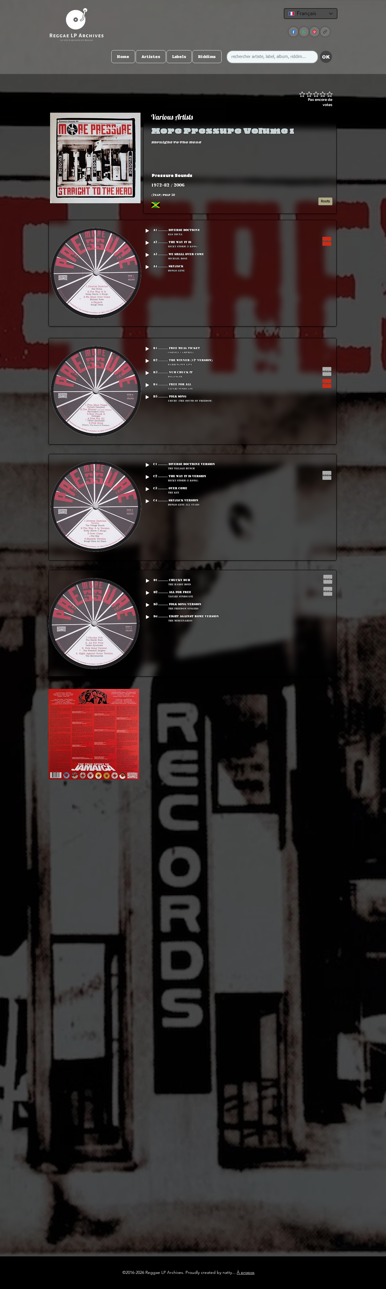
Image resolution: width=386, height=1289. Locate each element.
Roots (325, 201)
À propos (246, 1272)
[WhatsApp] (304, 32)
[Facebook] (293, 32)
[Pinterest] (314, 32)
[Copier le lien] (325, 32)
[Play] (147, 231)
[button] (288, 175)
